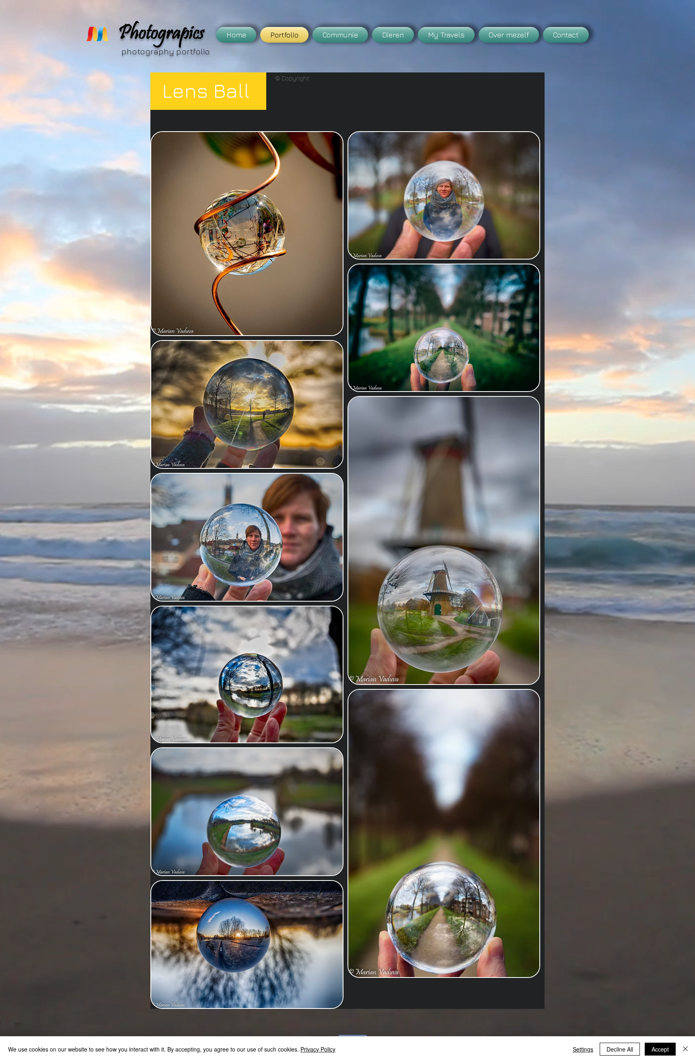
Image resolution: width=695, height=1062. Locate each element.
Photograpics (161, 35)
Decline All (620, 1049)
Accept (660, 1049)
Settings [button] (583, 1049)
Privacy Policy (317, 1049)
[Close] (685, 1049)
